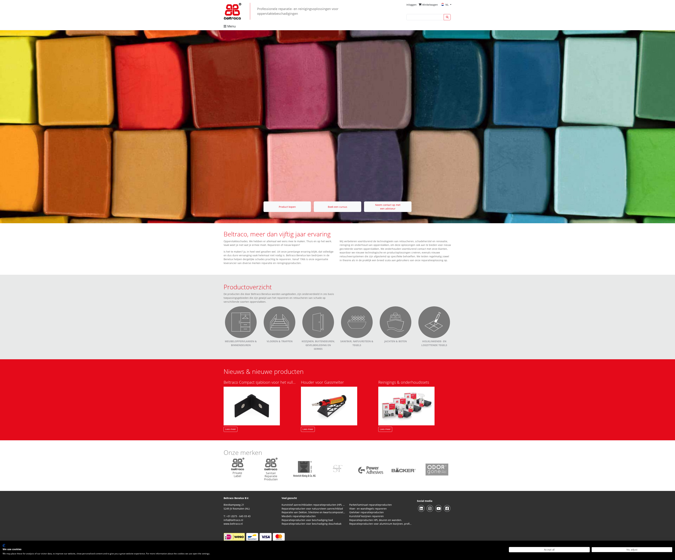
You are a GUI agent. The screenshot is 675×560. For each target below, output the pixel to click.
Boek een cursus (337, 206)
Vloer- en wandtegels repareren (368, 508)
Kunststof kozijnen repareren (366, 516)
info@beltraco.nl (233, 520)
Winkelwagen (430, 4)
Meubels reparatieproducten (299, 516)
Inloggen (411, 4)
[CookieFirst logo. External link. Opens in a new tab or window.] (4, 545)
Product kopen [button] (287, 206)
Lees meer (230, 429)
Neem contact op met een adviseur (387, 206)
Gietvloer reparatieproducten (366, 512)
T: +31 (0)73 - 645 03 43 (237, 516)
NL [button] (447, 4)
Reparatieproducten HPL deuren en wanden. (375, 520)
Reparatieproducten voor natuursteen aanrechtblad (312, 508)
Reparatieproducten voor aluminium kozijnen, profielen (381, 523)
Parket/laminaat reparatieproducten (370, 504)
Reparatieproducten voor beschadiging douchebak (311, 523)
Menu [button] (231, 26)
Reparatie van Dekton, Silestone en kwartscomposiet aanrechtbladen (313, 512)
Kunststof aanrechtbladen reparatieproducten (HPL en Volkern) (313, 504)
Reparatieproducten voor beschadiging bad (307, 520)
